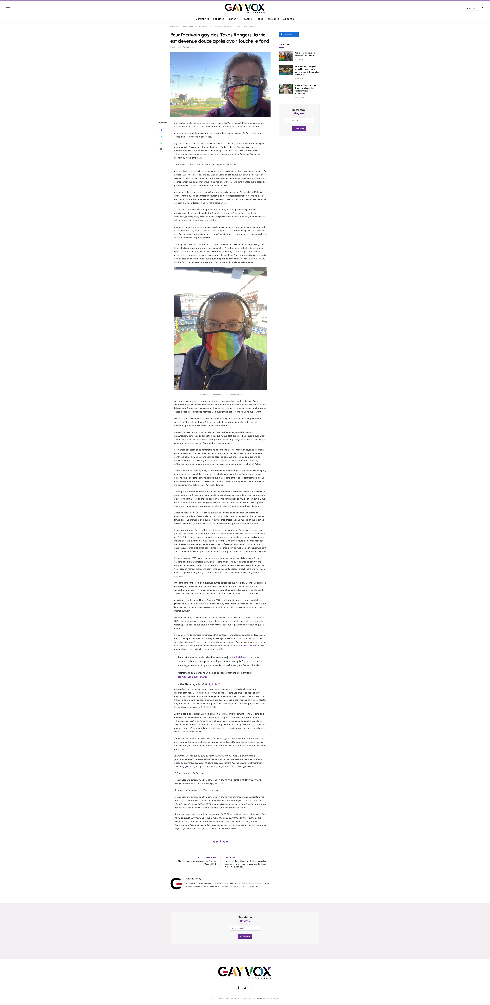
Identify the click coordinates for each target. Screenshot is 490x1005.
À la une (284, 44)
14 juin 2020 (214, 684)
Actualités (202, 19)
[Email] (161, 149)
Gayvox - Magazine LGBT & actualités (232, 998)
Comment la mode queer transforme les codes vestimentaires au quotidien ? (306, 89)
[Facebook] (161, 129)
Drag (260, 19)
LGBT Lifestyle (183, 26)
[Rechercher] (482, 8)
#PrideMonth (241, 657)
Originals (273, 19)
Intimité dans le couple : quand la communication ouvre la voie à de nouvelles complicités (307, 71)
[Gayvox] (245, 8)
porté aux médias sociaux (245, 645)
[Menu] (8, 8)
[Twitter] (161, 136)
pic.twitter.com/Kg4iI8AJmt (192, 676)
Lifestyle (218, 19)
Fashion (248, 19)
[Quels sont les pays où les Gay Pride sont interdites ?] (286, 56)
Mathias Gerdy (193, 878)
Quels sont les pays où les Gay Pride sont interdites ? (306, 54)
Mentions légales (256, 998)
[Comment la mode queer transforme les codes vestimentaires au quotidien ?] (286, 89)
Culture (233, 19)
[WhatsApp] (161, 142)
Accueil (173, 26)
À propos (288, 19)
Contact (472, 8)
